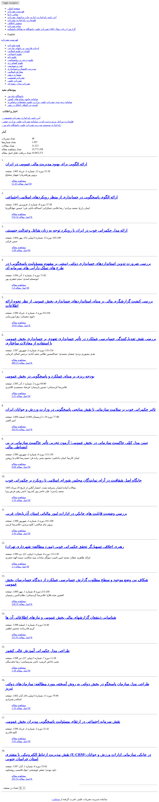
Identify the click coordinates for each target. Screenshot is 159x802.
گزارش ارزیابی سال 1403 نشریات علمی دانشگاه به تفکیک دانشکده (41, 29)
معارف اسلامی (15, 72)
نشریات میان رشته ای (18, 83)
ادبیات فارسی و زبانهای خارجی (23, 48)
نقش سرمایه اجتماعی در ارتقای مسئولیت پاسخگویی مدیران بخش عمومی (62, 722)
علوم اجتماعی (14, 54)
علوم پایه (12, 57)
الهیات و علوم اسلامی (18, 51)
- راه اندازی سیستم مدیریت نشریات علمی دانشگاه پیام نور (31, 125)
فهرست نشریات (15, 11)
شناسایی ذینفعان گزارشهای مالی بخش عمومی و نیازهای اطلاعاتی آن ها (60, 617)
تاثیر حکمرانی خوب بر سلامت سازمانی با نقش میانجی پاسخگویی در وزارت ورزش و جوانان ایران (80, 409)
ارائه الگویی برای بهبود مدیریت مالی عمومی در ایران (46, 164)
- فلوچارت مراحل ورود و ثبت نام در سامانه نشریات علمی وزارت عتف (37, 121)
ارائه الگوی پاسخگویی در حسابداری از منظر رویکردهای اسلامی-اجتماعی (61, 197)
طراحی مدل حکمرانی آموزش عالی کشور (37, 651)
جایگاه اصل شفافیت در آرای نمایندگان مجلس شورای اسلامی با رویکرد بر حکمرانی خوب (73, 480)
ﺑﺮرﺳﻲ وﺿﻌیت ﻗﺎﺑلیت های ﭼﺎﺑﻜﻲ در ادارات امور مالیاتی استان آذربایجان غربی (66, 514)
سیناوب (56, 799)
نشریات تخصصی (16, 77)
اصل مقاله (22, 184)
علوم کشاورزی (15, 63)
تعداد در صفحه (10, 788)
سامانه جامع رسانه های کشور (22, 99)
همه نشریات (13, 45)
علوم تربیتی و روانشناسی (20, 60)
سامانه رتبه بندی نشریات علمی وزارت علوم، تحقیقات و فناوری (39, 102)
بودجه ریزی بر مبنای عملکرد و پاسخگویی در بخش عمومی (49, 376)
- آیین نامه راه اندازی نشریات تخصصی (21, 118)
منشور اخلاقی (14, 23)
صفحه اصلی (13, 8)
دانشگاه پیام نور (15, 96)
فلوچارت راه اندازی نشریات (21, 20)
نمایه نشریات (14, 26)
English (11, 34)
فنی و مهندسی (15, 66)
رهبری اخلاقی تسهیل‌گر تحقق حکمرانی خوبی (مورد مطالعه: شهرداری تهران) (64, 547)
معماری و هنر (14, 74)
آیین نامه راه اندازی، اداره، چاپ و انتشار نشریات (31, 17)
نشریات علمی (14, 80)
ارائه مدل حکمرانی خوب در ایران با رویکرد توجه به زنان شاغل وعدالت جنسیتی (66, 230)
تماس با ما (12, 14)
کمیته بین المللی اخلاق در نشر (22, 105)
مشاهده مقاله (19, 181)
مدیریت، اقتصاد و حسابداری (21, 69)
